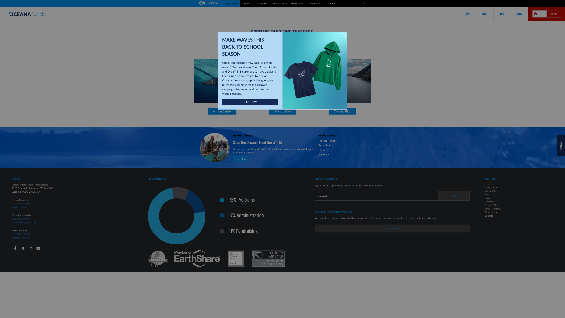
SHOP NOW (250, 101)
